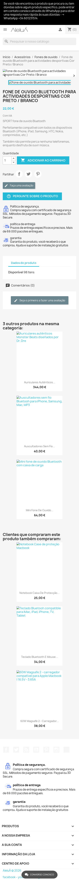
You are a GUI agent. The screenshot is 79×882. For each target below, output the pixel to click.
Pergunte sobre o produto (32, 196)
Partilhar (19, 174)
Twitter (16, 750)
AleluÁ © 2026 (12, 870)
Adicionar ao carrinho (43, 160)
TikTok (66, 750)
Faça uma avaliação (21, 185)
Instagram (56, 750)
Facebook (6, 750)
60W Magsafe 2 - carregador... (39, 721)
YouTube (36, 750)
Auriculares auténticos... (39, 382)
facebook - (10, 877)
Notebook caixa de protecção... (39, 593)
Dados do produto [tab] (23, 263)
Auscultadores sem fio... (39, 446)
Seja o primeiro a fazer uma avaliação (42, 300)
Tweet (28, 174)
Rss (26, 750)
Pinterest (38, 174)
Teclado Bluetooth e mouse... (39, 657)
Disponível (15, 272)
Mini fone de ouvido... (39, 510)
